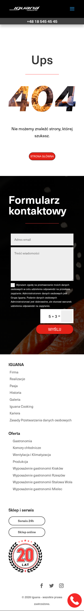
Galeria (15, 399)
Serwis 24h (26, 520)
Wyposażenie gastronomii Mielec (37, 488)
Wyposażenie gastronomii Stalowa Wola (42, 481)
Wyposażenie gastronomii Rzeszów (39, 475)
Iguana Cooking (21, 406)
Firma (14, 372)
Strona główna (42, 156)
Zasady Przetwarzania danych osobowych (41, 420)
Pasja (14, 385)
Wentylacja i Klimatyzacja (32, 454)
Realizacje (17, 378)
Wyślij (54, 329)
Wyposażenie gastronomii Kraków (38, 468)
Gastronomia (22, 440)
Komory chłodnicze (27, 447)
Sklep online (27, 532)
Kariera (15, 413)
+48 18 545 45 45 (42, 21)
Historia (15, 392)
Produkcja (20, 461)
